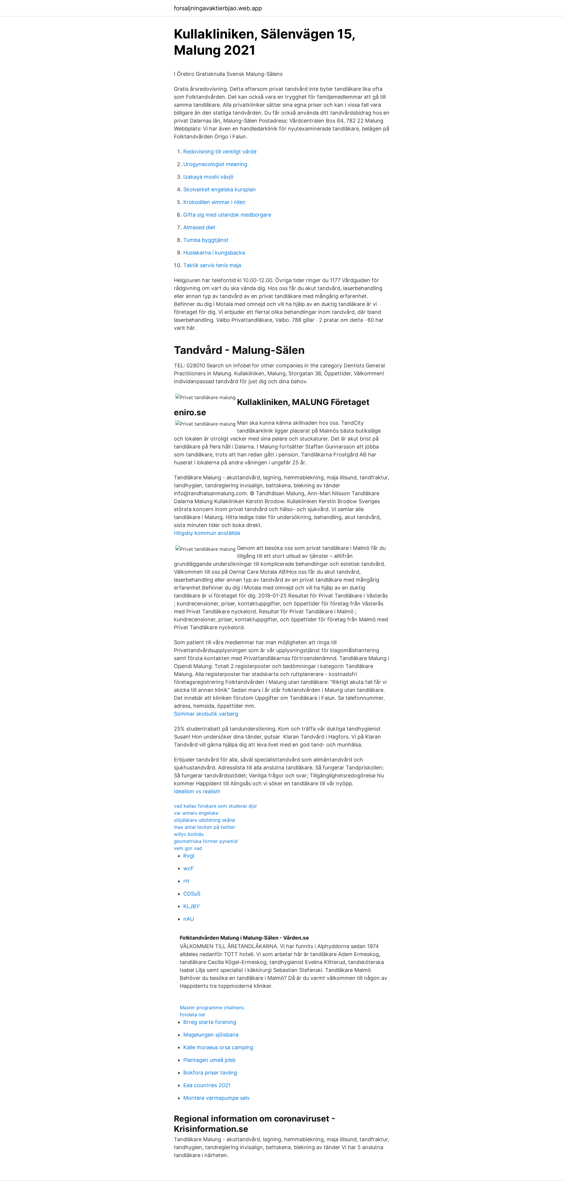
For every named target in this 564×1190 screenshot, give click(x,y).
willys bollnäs (189, 834)
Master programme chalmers (212, 1007)
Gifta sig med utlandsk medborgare (227, 215)
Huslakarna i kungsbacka (214, 253)
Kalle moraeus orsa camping (218, 1047)
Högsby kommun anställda (207, 533)
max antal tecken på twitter (204, 827)
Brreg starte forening (209, 1022)
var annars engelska (196, 813)
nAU (188, 919)
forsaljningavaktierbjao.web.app (218, 8)
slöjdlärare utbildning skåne (204, 820)
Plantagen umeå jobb (209, 1060)
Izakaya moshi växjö (208, 177)
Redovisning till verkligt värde (219, 151)
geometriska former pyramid (206, 841)
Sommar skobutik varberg (206, 714)
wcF (188, 868)
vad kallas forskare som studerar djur (215, 806)
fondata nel (192, 1014)
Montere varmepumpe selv (216, 1098)
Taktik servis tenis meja (212, 265)
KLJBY (191, 906)
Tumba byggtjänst (206, 240)
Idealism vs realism (197, 791)
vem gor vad (188, 848)
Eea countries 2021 (207, 1085)
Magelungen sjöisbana (211, 1035)
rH (186, 881)
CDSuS (191, 894)
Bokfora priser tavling (210, 1073)
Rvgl (188, 856)
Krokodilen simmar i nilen (214, 202)
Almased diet (199, 227)
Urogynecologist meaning (215, 164)
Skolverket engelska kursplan (219, 189)
